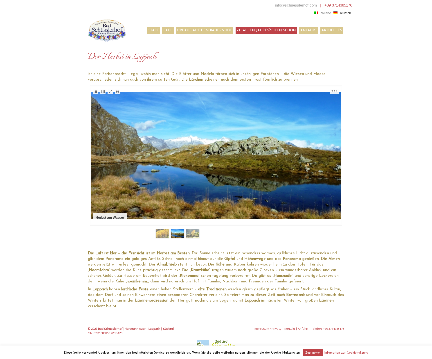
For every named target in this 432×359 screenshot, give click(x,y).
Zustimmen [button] (312, 352)
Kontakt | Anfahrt (296, 329)
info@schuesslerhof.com (296, 5)
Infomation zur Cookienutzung (346, 352)
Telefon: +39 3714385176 (327, 329)
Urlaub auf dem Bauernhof (204, 30)
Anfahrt (308, 30)
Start (153, 30)
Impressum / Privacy (267, 329)
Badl (168, 30)
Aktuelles (332, 30)
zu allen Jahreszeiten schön (266, 30)
